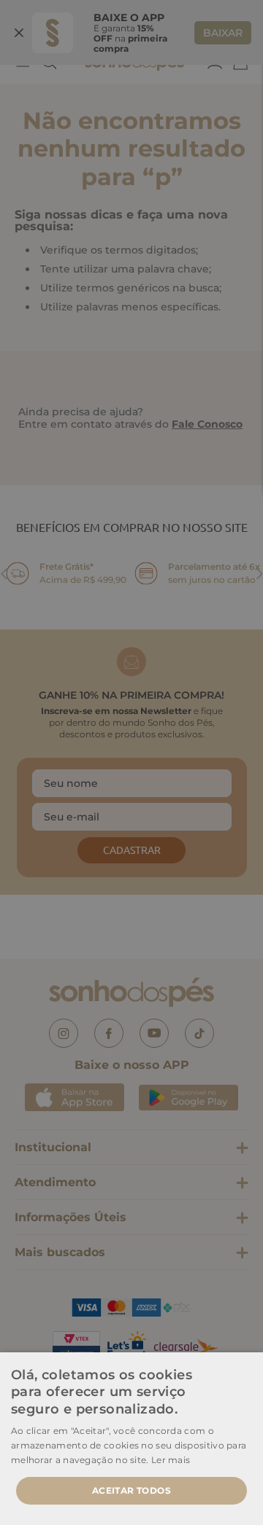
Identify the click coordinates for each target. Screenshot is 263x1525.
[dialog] (131, 762)
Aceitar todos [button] (131, 1490)
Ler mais (170, 1459)
